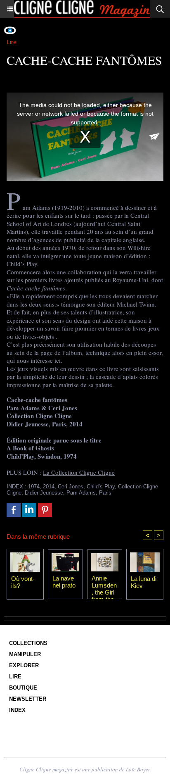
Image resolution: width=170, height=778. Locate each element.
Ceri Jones (70, 486)
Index (17, 710)
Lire (15, 676)
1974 (34, 486)
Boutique (23, 688)
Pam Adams (81, 493)
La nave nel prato (64, 582)
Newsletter (27, 699)
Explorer (24, 665)
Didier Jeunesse (44, 493)
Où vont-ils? (23, 582)
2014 (48, 486)
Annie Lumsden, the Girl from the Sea (104, 585)
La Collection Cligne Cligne (79, 472)
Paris (105, 493)
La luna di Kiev (143, 582)
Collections (28, 643)
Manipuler (25, 654)
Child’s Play (101, 486)
